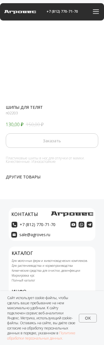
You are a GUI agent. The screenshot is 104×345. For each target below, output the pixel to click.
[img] (73, 224)
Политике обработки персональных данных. (41, 335)
